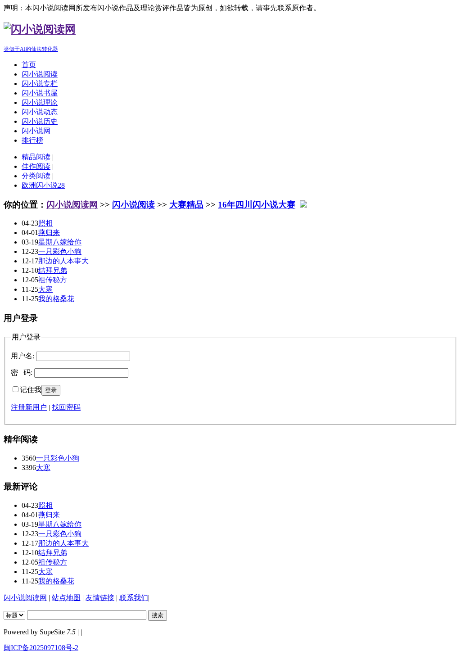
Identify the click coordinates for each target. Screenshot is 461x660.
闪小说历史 (40, 121)
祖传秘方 (52, 280)
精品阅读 (36, 157)
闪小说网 (36, 131)
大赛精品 (186, 204)
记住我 (30, 389)
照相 (45, 223)
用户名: (22, 356)
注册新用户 (29, 407)
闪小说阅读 (40, 74)
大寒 (45, 289)
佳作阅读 (36, 166)
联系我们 (133, 597)
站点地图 (66, 597)
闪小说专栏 (40, 83)
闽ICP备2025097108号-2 (41, 647)
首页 (29, 64)
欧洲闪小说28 (43, 185)
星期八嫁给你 (59, 242)
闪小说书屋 (40, 93)
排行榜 (32, 140)
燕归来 (49, 232)
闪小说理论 (40, 102)
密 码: (21, 372)
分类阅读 (36, 176)
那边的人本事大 (63, 261)
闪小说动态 (40, 112)
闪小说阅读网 (72, 204)
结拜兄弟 (52, 270)
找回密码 (66, 407)
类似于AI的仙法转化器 (31, 49)
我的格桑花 (56, 299)
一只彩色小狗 (59, 251)
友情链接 (100, 597)
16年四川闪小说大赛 (256, 204)
